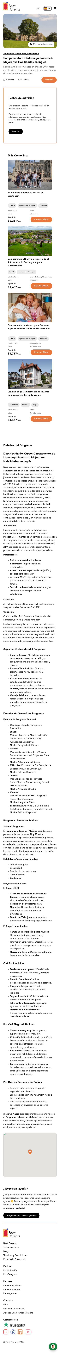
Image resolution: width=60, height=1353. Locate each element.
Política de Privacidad (14, 1259)
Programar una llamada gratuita (21, 1216)
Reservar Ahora (41, 219)
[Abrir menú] (55, 8)
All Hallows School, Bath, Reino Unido (21, 54)
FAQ (5, 1305)
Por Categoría (10, 1274)
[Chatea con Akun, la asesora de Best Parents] (53, 1346)
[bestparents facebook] (12, 1331)
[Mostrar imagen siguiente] (49, 175)
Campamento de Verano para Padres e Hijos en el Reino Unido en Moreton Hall (29, 327)
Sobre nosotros (11, 1248)
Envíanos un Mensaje (13, 1309)
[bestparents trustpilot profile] (30, 1324)
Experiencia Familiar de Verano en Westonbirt (26, 194)
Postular (15, 132)
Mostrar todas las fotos (43, 44)
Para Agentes (10, 1293)
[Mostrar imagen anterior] (11, 175)
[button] (30, 1152)
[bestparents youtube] (28, 1331)
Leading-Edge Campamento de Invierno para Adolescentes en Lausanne (28, 393)
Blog (5, 1251)
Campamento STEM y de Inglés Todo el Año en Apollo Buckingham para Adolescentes (28, 262)
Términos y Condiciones (15, 1255)
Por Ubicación (10, 1271)
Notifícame (49, 80)
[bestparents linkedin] (20, 1331)
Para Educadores (11, 1290)
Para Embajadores (12, 1286)
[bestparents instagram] (5, 1331)
